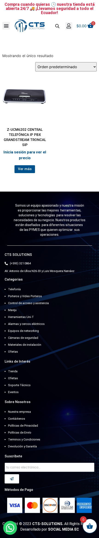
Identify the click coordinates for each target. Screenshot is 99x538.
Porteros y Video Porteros (25, 296)
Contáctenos (16, 418)
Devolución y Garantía (22, 446)
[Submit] (12, 478)
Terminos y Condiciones (24, 439)
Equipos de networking (23, 331)
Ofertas (13, 351)
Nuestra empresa (19, 411)
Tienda (12, 371)
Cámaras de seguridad (23, 337)
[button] (6, 26)
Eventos (13, 392)
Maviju (12, 310)
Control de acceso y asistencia (28, 303)
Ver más (25, 169)
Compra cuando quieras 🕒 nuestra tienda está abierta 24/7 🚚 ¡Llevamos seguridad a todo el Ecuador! (50, 8)
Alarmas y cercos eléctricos (26, 324)
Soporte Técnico (19, 385)
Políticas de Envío (19, 432)
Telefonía (14, 289)
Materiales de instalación (24, 344)
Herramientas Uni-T (21, 317)
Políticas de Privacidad (23, 425)
